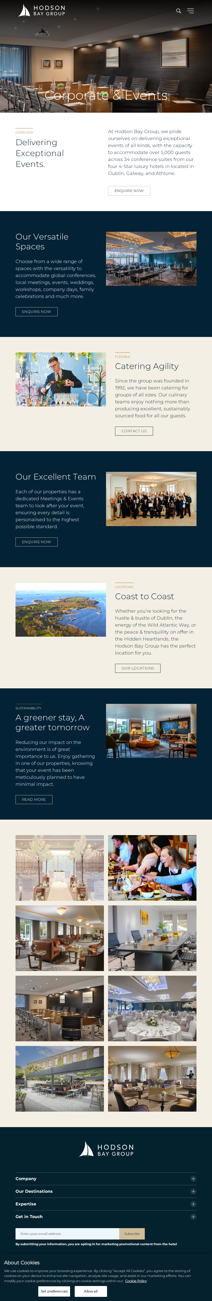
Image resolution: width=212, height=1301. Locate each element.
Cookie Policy (136, 1281)
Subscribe (132, 1234)
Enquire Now (129, 190)
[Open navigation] (190, 11)
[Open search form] (178, 11)
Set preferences (54, 1291)
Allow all (90, 1291)
